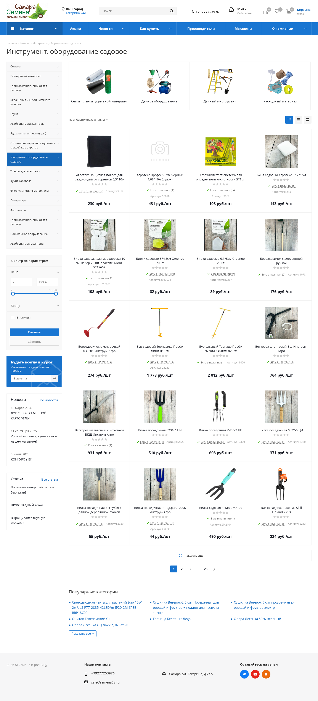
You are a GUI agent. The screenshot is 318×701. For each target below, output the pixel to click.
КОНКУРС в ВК (21, 459)
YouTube (255, 674)
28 (205, 569)
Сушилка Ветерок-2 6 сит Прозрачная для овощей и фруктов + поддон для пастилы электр (186, 607)
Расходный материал (280, 101)
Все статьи (49, 479)
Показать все (81, 633)
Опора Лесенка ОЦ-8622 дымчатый (100, 625)
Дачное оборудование (159, 101)
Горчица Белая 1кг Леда (172, 619)
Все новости (48, 400)
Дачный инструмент (220, 101)
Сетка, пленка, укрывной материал (99, 101)
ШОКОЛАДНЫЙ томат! (27, 505)
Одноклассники (266, 674)
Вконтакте (244, 674)
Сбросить (34, 342)
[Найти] (171, 11)
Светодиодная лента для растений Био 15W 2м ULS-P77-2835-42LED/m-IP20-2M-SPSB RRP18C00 (107, 607)
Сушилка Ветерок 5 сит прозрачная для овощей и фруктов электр (265, 605)
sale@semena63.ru (105, 682)
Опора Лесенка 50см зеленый (257, 619)
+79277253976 (207, 12)
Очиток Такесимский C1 (91, 619)
